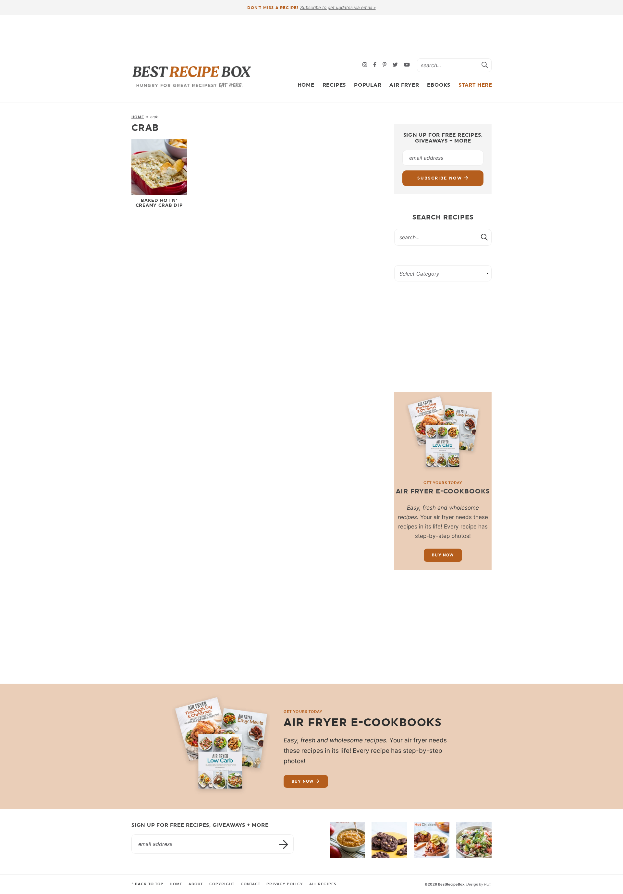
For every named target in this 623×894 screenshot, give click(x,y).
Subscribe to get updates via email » (338, 7)
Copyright (222, 884)
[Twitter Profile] (396, 65)
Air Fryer (404, 85)
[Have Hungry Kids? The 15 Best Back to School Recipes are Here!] (389, 840)
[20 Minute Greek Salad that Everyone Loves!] (474, 840)
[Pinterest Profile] (385, 65)
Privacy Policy (284, 884)
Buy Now (443, 555)
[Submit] (484, 64)
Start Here (475, 85)
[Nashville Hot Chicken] (431, 840)
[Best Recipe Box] (191, 77)
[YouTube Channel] (407, 65)
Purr (487, 884)
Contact (251, 884)
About (196, 884)
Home (306, 85)
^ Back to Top (147, 884)
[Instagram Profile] (365, 65)
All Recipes (322, 884)
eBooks (438, 85)
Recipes (334, 85)
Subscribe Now (440, 178)
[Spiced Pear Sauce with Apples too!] (347, 840)
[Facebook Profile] (375, 65)
